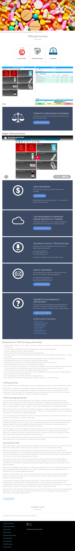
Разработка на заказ (8, 544)
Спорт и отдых (38, 328)
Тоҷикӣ (29, 523)
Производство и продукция (41, 323)
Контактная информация (41, 284)
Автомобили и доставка (40, 330)
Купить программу (7, 541)
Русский (30, 525)
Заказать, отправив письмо (42, 279)
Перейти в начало (7, 546)
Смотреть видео (7, 529)
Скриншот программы (8, 523)
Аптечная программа (9, 499)
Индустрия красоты (39, 327)
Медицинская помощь (40, 325)
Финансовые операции (40, 324)
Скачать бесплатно (40, 252)
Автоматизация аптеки (9, 498)
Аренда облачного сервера (42, 228)
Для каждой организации (41, 333)
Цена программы (39, 195)
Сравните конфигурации (41, 122)
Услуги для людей (39, 331)
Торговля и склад (39, 321)
